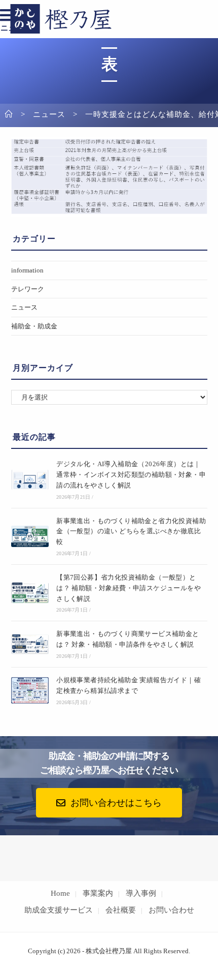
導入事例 (141, 893)
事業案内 (98, 893)
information (27, 270)
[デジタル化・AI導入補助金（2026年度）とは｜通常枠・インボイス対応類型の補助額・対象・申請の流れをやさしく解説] (30, 480)
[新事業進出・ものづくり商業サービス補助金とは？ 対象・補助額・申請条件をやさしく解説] (30, 644)
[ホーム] (9, 114)
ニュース (24, 307)
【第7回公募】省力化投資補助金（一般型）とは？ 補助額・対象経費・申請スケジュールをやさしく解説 (128, 587)
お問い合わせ (171, 910)
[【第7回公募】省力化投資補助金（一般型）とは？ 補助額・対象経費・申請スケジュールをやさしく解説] (30, 593)
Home (60, 893)
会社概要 (120, 910)
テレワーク (27, 289)
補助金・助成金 (34, 326)
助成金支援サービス (58, 910)
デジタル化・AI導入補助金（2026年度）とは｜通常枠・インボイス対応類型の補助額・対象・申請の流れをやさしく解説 (131, 474)
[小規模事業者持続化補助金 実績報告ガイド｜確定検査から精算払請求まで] (30, 690)
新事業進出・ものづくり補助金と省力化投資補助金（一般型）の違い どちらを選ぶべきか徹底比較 (131, 531)
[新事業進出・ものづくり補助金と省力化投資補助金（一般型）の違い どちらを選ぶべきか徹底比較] (30, 536)
